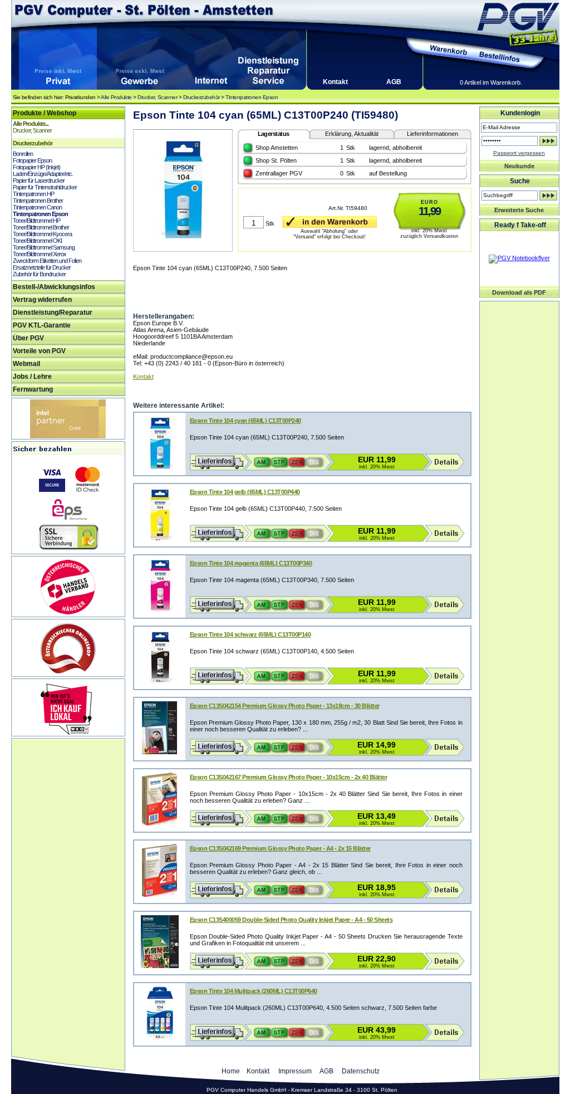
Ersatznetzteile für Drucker (42, 267)
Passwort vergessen (519, 153)
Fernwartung (33, 389)
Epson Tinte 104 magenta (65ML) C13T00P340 (251, 563)
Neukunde (519, 166)
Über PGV (28, 338)
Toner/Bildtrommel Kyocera (42, 234)
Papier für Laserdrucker (39, 180)
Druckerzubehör (201, 97)
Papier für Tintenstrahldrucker (45, 187)
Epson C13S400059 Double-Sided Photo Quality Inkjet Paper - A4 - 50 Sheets (291, 919)
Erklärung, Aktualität (352, 133)
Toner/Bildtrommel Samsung (44, 247)
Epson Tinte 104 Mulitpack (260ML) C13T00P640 (253, 991)
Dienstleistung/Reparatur (52, 312)
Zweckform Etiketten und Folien (47, 260)
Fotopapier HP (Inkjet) (36, 167)
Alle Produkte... (30, 123)
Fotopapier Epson (32, 160)
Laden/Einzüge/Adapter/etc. (43, 173)
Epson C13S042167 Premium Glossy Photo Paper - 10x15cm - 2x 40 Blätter (288, 777)
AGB (393, 82)
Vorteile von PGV (39, 351)
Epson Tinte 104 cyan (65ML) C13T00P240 (245, 420)
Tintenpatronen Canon (37, 207)
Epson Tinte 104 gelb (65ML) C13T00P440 (245, 492)
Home (231, 1071)
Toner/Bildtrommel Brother (41, 227)
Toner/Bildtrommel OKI (37, 240)
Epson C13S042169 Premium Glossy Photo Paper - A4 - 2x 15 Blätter (280, 848)
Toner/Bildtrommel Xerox (39, 254)
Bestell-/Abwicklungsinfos (54, 287)
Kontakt (335, 82)
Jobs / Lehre (32, 376)
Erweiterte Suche (519, 210)
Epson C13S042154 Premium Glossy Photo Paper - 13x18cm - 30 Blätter (285, 705)
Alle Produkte (116, 97)
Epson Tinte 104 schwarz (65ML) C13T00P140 (250, 634)
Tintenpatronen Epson (251, 97)
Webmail (26, 364)
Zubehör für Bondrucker (39, 274)
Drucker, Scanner (157, 97)
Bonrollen (23, 153)
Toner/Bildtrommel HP (36, 220)
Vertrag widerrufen (42, 300)
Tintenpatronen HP (33, 194)
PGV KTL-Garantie (42, 325)
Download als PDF (519, 292)
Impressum (295, 1071)
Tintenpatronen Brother (38, 200)
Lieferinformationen (432, 133)
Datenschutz (361, 1071)
